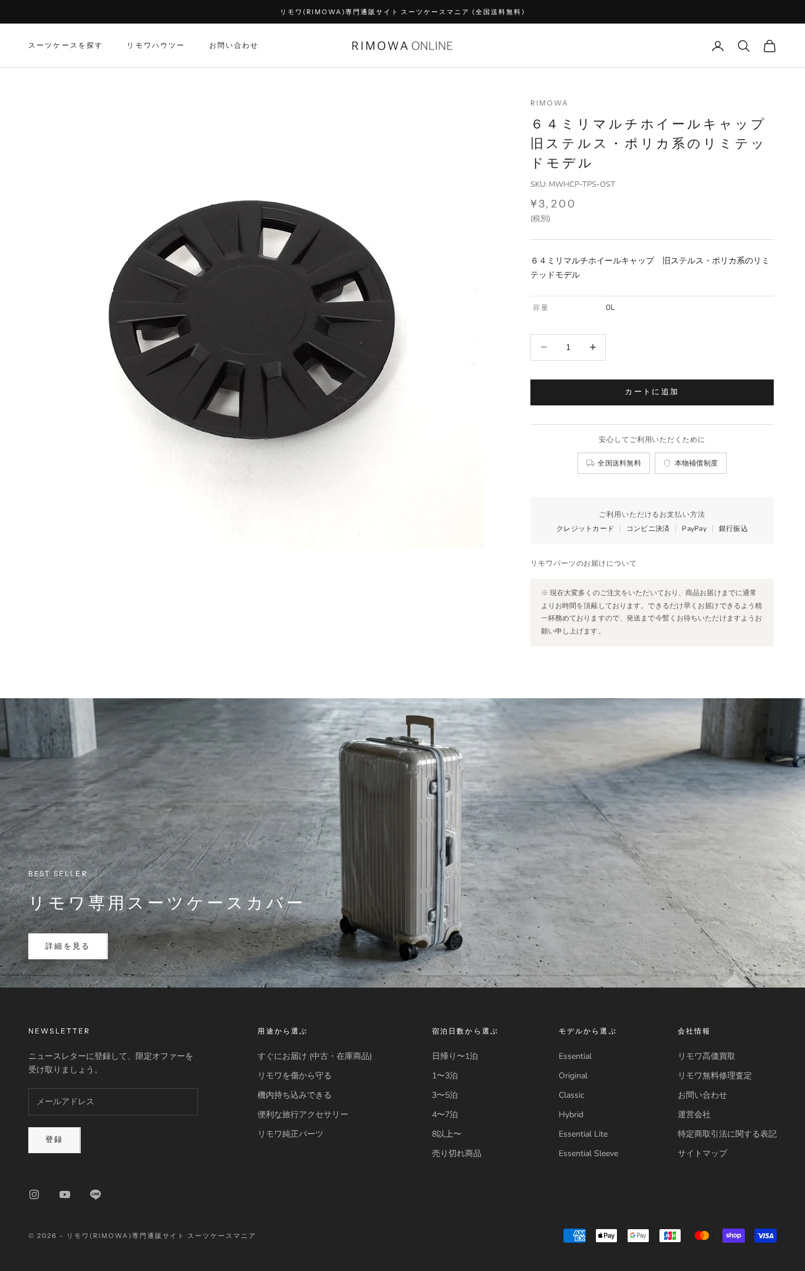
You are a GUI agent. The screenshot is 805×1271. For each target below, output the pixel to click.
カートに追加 (652, 392)
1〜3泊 (445, 1075)
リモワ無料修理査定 (715, 1075)
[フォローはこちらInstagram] (34, 1194)
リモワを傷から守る (295, 1075)
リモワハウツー (156, 45)
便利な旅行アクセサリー (303, 1114)
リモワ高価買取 (706, 1056)
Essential (575, 1056)
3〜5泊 (445, 1095)
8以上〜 (446, 1134)
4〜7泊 (445, 1114)
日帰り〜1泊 (455, 1056)
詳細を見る (68, 946)
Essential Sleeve (588, 1153)
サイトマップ (702, 1153)
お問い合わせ (234, 45)
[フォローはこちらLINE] (95, 1194)
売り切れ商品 (456, 1153)
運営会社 (694, 1114)
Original (573, 1075)
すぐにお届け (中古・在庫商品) (315, 1056)
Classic (571, 1095)
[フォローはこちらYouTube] (65, 1194)
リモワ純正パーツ (291, 1134)
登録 (54, 1139)
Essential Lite (583, 1134)
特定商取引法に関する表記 (727, 1134)
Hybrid (571, 1114)
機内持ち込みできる (295, 1095)
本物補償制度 (696, 463)
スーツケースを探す (65, 45)
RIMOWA (549, 102)
